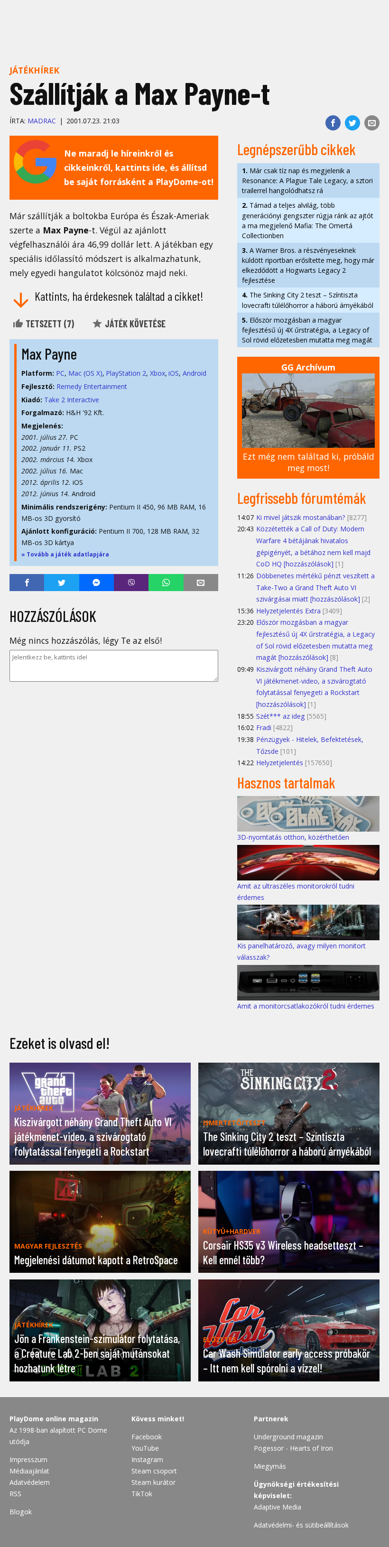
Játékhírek (34, 70)
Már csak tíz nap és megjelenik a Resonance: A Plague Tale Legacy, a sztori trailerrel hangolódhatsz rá (307, 180)
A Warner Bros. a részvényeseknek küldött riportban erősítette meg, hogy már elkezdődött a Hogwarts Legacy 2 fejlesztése (308, 265)
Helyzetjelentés (279, 762)
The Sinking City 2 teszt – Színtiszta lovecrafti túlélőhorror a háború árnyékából (307, 299)
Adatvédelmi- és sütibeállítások (301, 1524)
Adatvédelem (29, 1482)
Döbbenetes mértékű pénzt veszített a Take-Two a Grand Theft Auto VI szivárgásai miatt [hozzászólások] (315, 587)
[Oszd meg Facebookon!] (333, 123)
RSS (15, 1493)
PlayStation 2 (126, 373)
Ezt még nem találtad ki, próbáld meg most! (308, 462)
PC (60, 373)
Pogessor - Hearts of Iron (293, 1448)
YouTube (145, 1448)
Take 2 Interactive (71, 399)
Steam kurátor (153, 1482)
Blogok (20, 1511)
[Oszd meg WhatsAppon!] (165, 582)
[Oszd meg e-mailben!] (372, 123)
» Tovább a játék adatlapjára (65, 554)
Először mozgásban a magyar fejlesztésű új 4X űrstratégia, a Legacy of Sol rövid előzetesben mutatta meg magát (307, 329)
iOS (173, 373)
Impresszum (28, 1459)
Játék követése (134, 323)
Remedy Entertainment (91, 386)
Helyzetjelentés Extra (288, 610)
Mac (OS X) (85, 373)
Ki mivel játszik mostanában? (300, 517)
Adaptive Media (277, 1506)
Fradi (263, 727)
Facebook (146, 1436)
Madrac (42, 120)
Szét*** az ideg (280, 716)
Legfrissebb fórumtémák (301, 498)
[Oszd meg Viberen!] (131, 582)
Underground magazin (288, 1436)
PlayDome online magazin (53, 1418)
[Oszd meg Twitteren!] (352, 123)
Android (194, 373)
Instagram (147, 1459)
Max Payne (49, 353)
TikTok (141, 1493)
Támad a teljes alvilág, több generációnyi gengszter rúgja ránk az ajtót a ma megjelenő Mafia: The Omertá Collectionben (307, 220)
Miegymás (270, 1466)
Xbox (157, 373)
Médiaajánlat (29, 1470)
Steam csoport (154, 1470)
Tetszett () (49, 323)
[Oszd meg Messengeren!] (96, 582)
